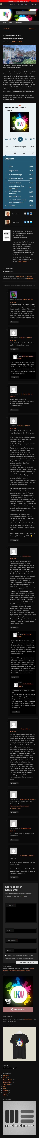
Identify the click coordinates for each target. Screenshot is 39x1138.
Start (4, 22)
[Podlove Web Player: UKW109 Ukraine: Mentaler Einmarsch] (19, 156)
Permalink (30, 278)
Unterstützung (28, 1019)
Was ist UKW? (19, 22)
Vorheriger (6, 29)
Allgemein (6, 1076)
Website (9, 950)
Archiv (10, 22)
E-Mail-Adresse (12, 940)
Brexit (5, 1078)
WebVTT (25, 261)
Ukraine (29, 277)
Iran (4, 1086)
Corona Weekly (7, 1080)
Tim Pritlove (20, 277)
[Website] (25, 213)
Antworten (14, 322)
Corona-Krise (7, 1082)
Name (10, 930)
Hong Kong (6, 1084)
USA (4, 1095)
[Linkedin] (27, 222)
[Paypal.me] (30, 213)
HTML (20, 261)
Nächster (32, 29)
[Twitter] (30, 222)
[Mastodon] (27, 213)
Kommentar (11, 905)
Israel (4, 1088)
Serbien (5, 1091)
